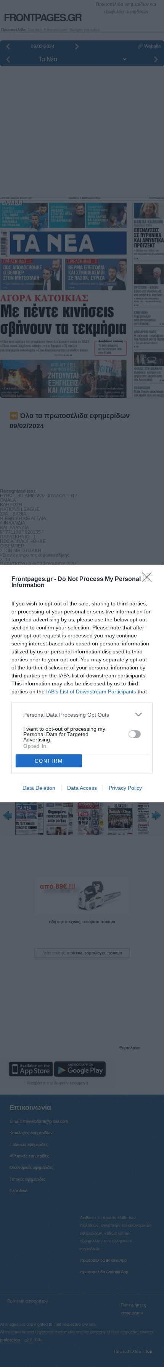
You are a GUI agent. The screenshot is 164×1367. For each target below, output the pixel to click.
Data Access (82, 788)
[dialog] (82, 683)
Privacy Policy (125, 788)
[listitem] (82, 715)
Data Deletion (39, 788)
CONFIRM (49, 761)
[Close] (149, 579)
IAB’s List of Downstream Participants (91, 691)
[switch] (135, 734)
